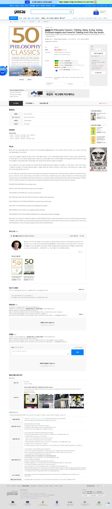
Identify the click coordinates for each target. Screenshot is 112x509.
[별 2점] (15, 347)
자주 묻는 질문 (93, 496)
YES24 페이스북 (90, 486)
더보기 (103, 125)
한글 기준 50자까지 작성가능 (19, 351)
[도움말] (51, 52)
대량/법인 (105, 18)
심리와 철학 (31, 21)
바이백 (32, 18)
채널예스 (43, 18)
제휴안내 (51, 485)
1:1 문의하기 (86, 496)
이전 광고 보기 (105, 14)
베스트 (20, 18)
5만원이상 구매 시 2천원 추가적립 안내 (70, 54)
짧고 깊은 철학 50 (85, 39)
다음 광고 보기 (107, 14)
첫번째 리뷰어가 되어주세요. (51, 41)
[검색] (70, 12)
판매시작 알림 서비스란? (100, 56)
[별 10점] (22, 347)
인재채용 (13, 485)
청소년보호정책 (33, 485)
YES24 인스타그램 (94, 486)
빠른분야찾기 (13, 18)
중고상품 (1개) (49, 84)
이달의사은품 (89, 18)
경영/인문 (17, 138)
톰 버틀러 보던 (48, 39)
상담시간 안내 (101, 496)
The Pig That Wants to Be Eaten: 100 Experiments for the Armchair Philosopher (101, 139)
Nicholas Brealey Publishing (60, 39)
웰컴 (11, 21)
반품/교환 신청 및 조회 (35, 418)
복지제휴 (56, 485)
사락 (47, 18)
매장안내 (37, 18)
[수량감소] (95, 49)
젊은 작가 (75, 18)
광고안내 (46, 485)
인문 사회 (23, 21)
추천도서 (100, 18)
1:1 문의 (42, 418)
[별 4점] (17, 347)
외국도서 (16, 21)
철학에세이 (46, 21)
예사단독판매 (82, 18)
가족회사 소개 (100, 486)
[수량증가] (101, 49)
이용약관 (18, 485)
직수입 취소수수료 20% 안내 (105, 65)
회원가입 (89, 5)
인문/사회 (23, 138)
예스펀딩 (51, 18)
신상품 (24, 18)
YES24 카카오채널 (88, 486)
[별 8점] (20, 347)
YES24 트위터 (92, 486)
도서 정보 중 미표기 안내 (103, 67)
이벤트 (28, 18)
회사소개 (8, 485)
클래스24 (57, 18)
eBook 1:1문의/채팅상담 (98, 493)
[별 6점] (18, 347)
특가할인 (95, 18)
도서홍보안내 (40, 485)
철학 (39, 21)
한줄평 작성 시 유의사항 (83, 347)
